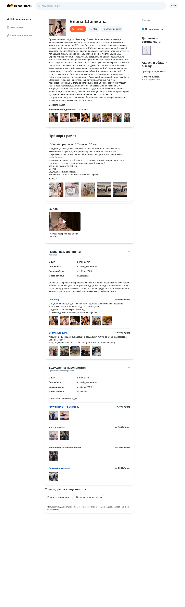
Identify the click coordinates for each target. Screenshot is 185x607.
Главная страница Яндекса (8, 6)
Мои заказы (16, 27)
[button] (78, 29)
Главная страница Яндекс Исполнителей (19, 6)
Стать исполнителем (21, 35)
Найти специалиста (20, 19)
